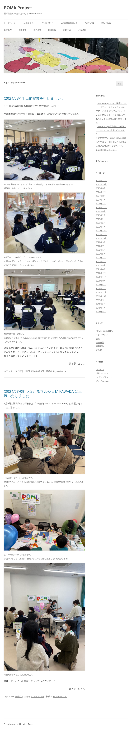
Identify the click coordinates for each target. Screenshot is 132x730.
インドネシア (102, 334)
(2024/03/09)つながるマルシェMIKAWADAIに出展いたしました (43, 393)
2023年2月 (101, 222)
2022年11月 (101, 234)
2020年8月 (101, 280)
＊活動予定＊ (47, 23)
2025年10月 (101, 184)
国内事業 (37, 30)
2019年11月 (101, 292)
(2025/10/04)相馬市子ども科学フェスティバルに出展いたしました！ (111, 130)
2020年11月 (101, 276)
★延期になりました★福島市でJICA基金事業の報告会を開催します (111, 118)
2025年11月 (101, 180)
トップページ (9, 23)
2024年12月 (101, 192)
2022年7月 (101, 246)
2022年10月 (101, 238)
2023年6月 (101, 211)
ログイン (100, 369)
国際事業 (22, 30)
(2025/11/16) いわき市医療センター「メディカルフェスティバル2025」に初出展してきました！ (111, 107)
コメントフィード (104, 377)
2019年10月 (101, 296)
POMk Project (18, 8)
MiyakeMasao (60, 371)
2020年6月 (101, 284)
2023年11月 (101, 207)
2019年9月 (101, 300)
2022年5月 (101, 253)
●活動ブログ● (28, 23)
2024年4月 (101, 199)
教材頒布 (8, 30)
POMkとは (89, 23)
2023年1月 (101, 226)
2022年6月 (101, 249)
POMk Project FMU (104, 330)
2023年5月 (101, 215)
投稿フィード (102, 373)
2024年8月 (101, 195)
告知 (98, 338)
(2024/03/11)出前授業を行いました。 (34, 98)
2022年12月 (101, 230)
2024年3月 (101, 203)
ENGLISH (82, 30)
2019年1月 (101, 307)
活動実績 (67, 30)
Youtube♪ (106, 23)
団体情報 (52, 30)
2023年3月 (101, 219)
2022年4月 (101, 257)
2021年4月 (101, 269)
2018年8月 (101, 311)
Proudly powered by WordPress (18, 724)
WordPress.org (103, 381)
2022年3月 (101, 261)
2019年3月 (101, 303)
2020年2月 (101, 288)
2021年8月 (101, 265)
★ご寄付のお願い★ (69, 23)
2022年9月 (101, 242)
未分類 (18, 371)
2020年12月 (101, 273)
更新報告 (100, 346)
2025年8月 (101, 188)
